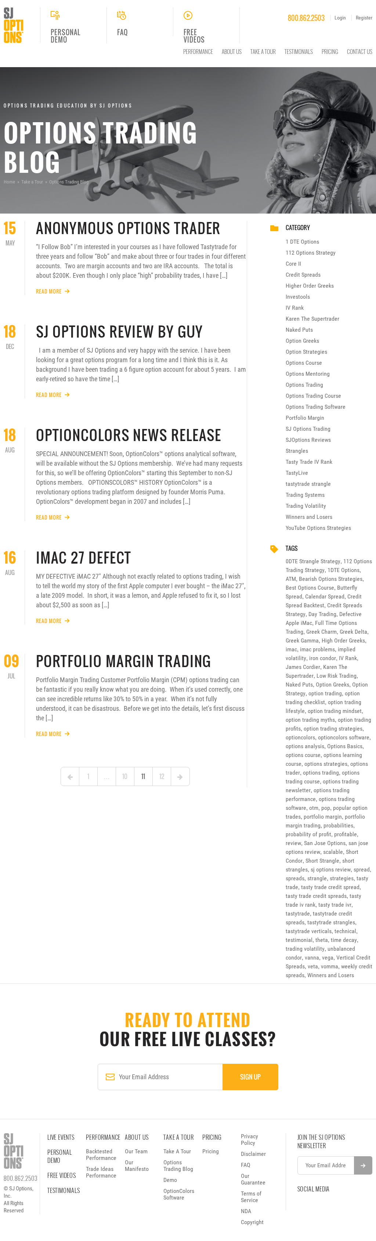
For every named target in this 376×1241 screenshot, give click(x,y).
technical (345, 931)
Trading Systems (305, 494)
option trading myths (310, 719)
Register (364, 18)
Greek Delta (353, 631)
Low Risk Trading (337, 675)
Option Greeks (302, 340)
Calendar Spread (324, 596)
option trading (325, 693)
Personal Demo (59, 1156)
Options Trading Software (316, 406)
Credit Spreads (303, 274)
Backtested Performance (101, 1154)
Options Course (304, 362)
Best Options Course (310, 587)
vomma (329, 966)
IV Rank (295, 307)
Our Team (136, 1151)
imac (291, 649)
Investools (298, 296)
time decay (344, 939)
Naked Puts (299, 329)
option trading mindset (335, 710)
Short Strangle (322, 860)
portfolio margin (323, 816)
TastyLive (297, 472)
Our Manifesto (137, 1165)
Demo (170, 1179)
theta (321, 939)
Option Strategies (306, 351)
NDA (246, 1211)
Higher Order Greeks (310, 285)
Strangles (297, 450)
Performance (198, 51)
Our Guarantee (253, 1179)
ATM (291, 578)
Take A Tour (263, 51)
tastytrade (298, 913)
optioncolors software (343, 737)
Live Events (61, 1137)
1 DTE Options (302, 241)
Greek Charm (321, 631)
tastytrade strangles (331, 922)
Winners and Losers (309, 516)
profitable (345, 834)
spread (362, 869)
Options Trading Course (313, 395)
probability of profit (308, 834)
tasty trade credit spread (330, 887)
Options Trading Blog (178, 1165)
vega (327, 957)
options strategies (325, 763)
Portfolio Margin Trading (124, 661)
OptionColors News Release (129, 435)
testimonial (299, 939)
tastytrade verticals (309, 931)
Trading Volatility (306, 505)
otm (313, 807)
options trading (321, 772)
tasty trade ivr (334, 904)
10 (124, 776)
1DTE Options (343, 570)
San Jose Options (325, 843)
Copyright (252, 1222)
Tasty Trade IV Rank (309, 461)
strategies (342, 878)
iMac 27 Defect (84, 557)
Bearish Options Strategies (330, 578)
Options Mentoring (308, 373)
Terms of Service (251, 1197)
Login (340, 18)
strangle (317, 878)
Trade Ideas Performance (101, 1172)
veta (313, 966)
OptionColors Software (178, 1194)
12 (161, 776)
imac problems (317, 649)
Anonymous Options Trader (128, 228)
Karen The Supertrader (312, 318)
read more (49, 291)
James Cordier (303, 666)
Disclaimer (253, 1153)
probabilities (338, 825)
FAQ (245, 1164)
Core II (293, 263)
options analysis (305, 746)
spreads (295, 878)
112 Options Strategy (311, 252)
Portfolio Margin (305, 417)
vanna (312, 957)
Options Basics (344, 746)
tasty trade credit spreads (316, 895)
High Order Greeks (343, 640)
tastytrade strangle (308, 483)
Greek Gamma (302, 640)
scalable (333, 851)
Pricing (330, 51)
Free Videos (61, 1175)
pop (325, 807)
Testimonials (299, 51)
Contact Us (359, 51)
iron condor (322, 658)
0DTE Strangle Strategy (313, 561)
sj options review (331, 869)
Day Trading (322, 614)
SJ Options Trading (308, 428)
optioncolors (300, 737)
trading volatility (305, 948)
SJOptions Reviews (308, 439)
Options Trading (304, 384)
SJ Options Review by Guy (119, 331)
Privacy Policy (249, 1139)
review (293, 843)
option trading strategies (333, 728)
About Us (232, 51)
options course (303, 754)
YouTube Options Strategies (318, 527)
